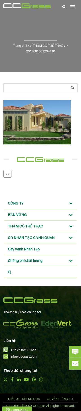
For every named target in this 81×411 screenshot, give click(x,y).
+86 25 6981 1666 (23, 350)
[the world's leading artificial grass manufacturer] (27, 6)
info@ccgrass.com (24, 356)
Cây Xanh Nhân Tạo (24, 249)
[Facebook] (12, 380)
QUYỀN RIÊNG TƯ (60, 399)
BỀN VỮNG (17, 214)
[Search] (64, 6)
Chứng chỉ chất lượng (25, 260)
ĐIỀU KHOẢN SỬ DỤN (24, 399)
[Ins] (41, 380)
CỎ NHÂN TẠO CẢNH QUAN (31, 237)
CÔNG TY (15, 203)
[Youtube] (26, 380)
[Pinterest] (34, 380)
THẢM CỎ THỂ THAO (25, 226)
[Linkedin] (19, 380)
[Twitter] (5, 380)
